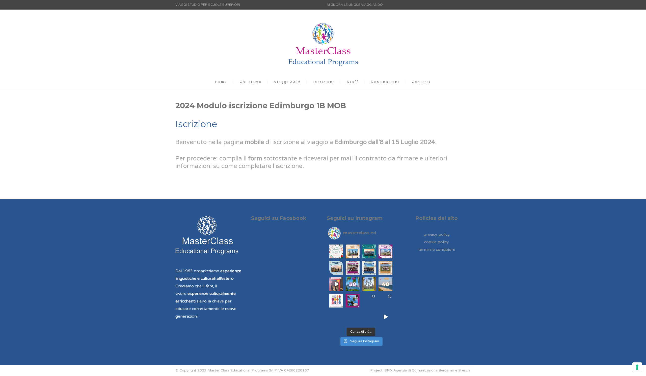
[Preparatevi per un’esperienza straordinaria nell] (353, 251)
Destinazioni (385, 82)
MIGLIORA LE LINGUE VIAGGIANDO (355, 5)
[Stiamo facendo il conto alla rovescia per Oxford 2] (385, 300)
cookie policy (436, 242)
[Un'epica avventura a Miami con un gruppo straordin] (353, 268)
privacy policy (436, 234)
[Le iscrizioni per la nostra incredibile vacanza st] (336, 317)
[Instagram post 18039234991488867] (336, 284)
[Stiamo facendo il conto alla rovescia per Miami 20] (353, 300)
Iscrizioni (323, 82)
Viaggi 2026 (287, 82)
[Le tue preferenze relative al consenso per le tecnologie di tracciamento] (637, 367)
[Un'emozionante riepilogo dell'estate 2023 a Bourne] (385, 268)
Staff (353, 82)
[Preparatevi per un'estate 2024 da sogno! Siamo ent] (385, 251)
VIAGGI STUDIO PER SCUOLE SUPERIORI (207, 5)
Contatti (421, 82)
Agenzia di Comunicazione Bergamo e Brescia (432, 370)
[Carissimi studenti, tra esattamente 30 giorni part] (353, 284)
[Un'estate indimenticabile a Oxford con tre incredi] (369, 268)
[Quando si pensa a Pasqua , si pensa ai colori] (336, 300)
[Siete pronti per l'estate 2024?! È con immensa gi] (336, 268)
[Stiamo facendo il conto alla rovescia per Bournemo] (369, 300)
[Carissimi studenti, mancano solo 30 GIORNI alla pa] (369, 284)
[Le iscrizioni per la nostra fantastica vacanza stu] (369, 317)
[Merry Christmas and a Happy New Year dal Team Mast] (385, 317)
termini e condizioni (436, 249)
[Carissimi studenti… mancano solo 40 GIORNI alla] (385, 284)
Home (221, 82)
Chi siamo (251, 82)
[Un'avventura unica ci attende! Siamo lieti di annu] (369, 251)
